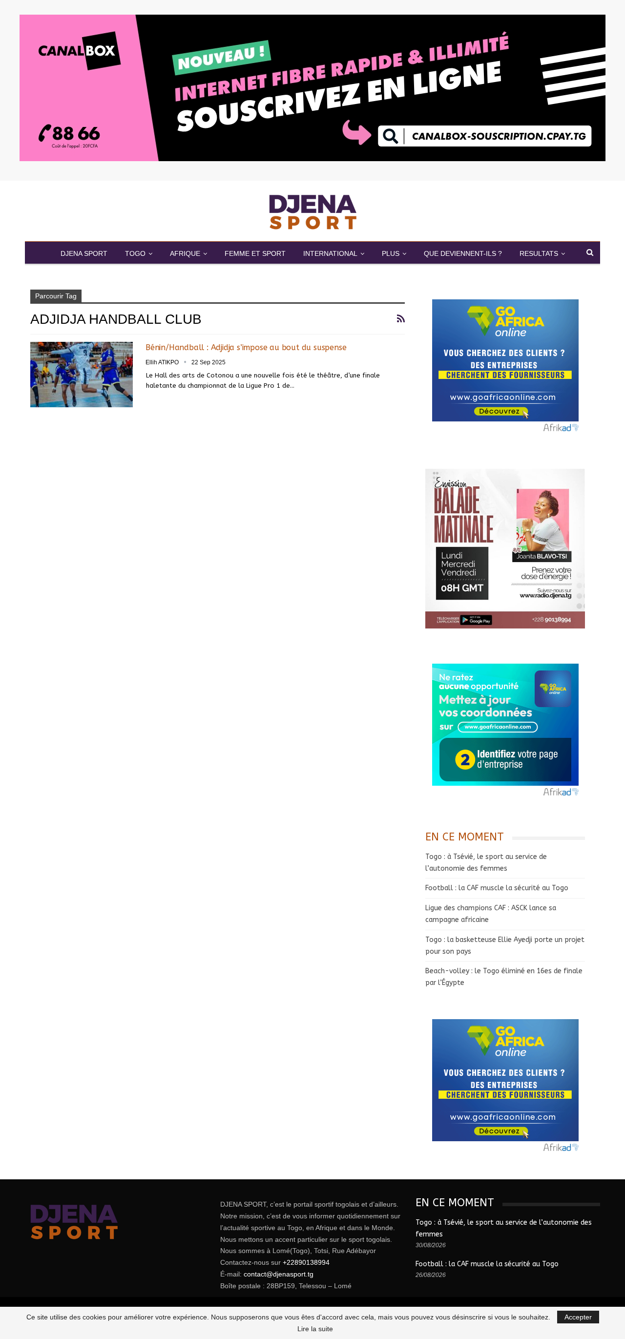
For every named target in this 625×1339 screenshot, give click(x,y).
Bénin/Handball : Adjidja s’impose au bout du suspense (246, 347)
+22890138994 (306, 1262)
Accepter (578, 1317)
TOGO (135, 253)
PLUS (390, 253)
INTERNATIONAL (330, 253)
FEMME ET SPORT (255, 253)
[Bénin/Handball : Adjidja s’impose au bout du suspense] (81, 374)
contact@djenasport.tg (278, 1274)
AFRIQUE (185, 253)
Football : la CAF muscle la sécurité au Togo (496, 888)
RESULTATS (539, 253)
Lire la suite (315, 1328)
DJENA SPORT (84, 253)
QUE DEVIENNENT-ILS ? (463, 253)
